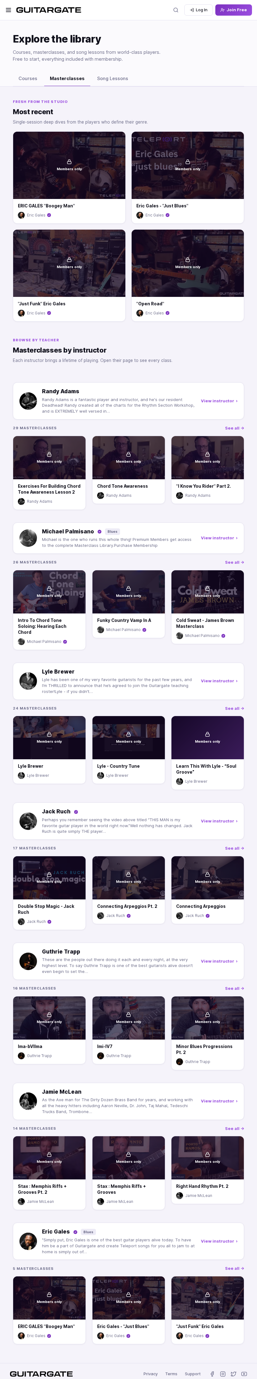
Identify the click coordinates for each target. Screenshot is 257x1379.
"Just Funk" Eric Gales (42, 303)
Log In (201, 9)
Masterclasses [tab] (67, 78)
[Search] (176, 10)
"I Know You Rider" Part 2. (203, 486)
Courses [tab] (27, 78)
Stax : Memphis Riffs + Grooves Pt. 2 (42, 1189)
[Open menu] (8, 10)
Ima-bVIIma (30, 1046)
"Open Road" (150, 303)
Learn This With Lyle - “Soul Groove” (206, 769)
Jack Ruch (36, 921)
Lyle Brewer (30, 766)
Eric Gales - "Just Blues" (162, 205)
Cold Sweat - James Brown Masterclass (205, 623)
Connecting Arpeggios (201, 906)
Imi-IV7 (105, 1046)
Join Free (237, 9)
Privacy (151, 1373)
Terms (171, 1373)
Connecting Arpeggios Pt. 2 (127, 906)
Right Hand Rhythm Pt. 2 (202, 1186)
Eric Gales (36, 215)
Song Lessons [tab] (112, 78)
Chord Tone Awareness (122, 486)
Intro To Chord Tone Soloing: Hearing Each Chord (42, 626)
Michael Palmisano (44, 641)
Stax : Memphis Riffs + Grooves (121, 1189)
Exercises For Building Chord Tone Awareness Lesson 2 (49, 489)
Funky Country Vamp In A (124, 620)
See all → (234, 427)
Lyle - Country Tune (118, 766)
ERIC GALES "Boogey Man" (46, 205)
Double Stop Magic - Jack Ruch (46, 909)
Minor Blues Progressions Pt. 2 (204, 1049)
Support (193, 1373)
